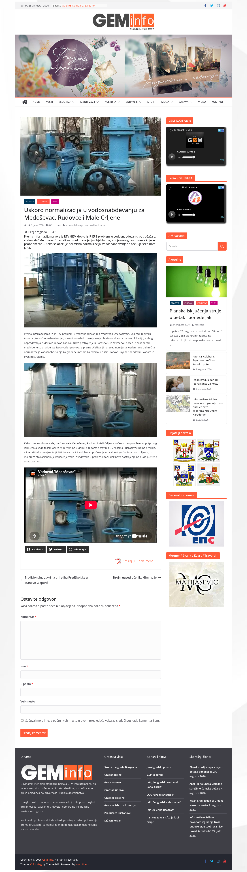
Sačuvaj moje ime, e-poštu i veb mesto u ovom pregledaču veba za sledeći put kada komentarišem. (92, 721)
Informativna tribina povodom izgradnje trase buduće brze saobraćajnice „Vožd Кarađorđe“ (208, 407)
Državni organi (113, 820)
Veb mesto (27, 701)
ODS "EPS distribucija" (160, 794)
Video (202, 101)
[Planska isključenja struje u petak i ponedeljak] (196, 281)
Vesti (49, 101)
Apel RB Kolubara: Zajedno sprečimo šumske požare (204, 360)
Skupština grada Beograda (120, 767)
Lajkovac (188, 303)
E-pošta (26, 684)
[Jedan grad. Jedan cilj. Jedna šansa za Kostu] (178, 384)
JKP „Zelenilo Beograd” (160, 810)
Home (36, 101)
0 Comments (54, 225)
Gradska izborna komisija (120, 805)
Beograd (65, 101)
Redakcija (199, 324)
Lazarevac (43, 201)
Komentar (28, 617)
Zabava (183, 101)
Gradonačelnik (113, 774)
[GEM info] (123, 37)
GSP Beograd (155, 774)
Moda (165, 101)
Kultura (110, 101)
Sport (151, 101)
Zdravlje (132, 101)
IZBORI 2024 (87, 101)
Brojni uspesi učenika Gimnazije (135, 577)
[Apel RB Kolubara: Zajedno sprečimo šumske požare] (178, 363)
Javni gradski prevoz (159, 767)
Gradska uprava (114, 790)
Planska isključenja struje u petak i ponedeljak (195, 314)
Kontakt (217, 101)
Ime (24, 666)
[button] (72, 102)
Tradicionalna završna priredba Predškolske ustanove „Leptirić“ (56, 580)
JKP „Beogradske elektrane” (164, 802)
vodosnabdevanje (74, 225)
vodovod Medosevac (95, 225)
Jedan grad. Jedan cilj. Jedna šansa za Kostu (206, 381)
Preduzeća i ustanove (117, 813)
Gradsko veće (112, 782)
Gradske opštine (114, 797)
